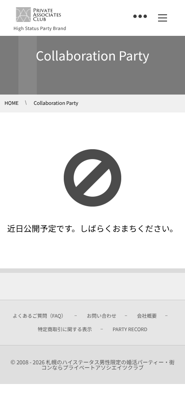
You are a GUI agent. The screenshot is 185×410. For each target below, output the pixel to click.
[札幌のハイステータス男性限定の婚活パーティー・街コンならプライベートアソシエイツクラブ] (38, 15)
